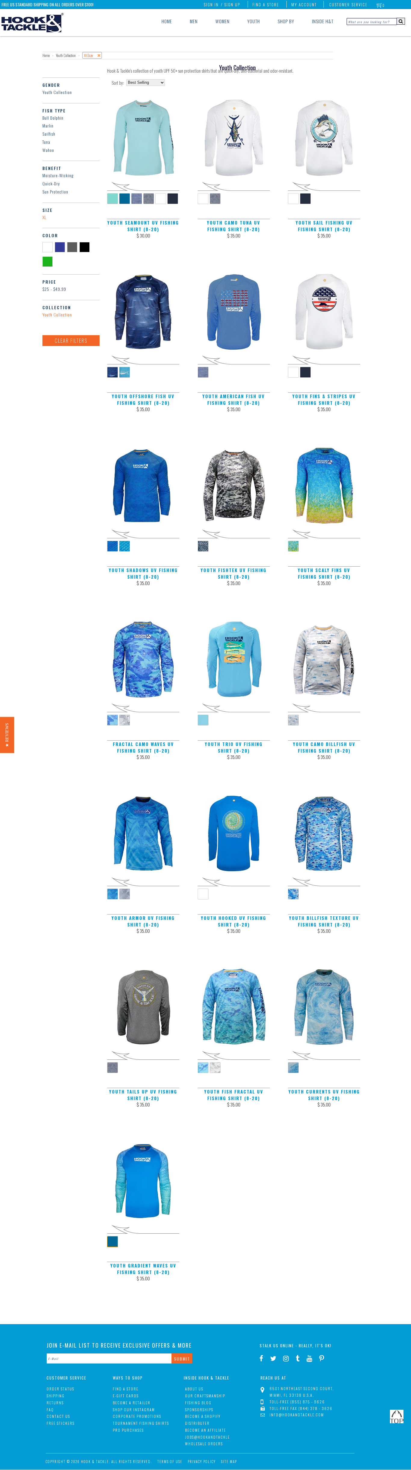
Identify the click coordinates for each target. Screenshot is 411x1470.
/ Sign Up (230, 5)
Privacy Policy (202, 1461)
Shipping (56, 1395)
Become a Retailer (131, 1402)
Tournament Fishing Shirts (141, 1423)
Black (85, 246)
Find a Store (265, 5)
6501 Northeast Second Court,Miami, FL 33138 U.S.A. (302, 1392)
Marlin (48, 125)
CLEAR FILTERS (71, 340)
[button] (7, 735)
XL (44, 217)
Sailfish (48, 134)
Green (48, 261)
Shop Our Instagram (134, 1409)
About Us (194, 1388)
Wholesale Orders (204, 1443)
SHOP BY (286, 21)
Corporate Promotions (137, 1416)
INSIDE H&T (322, 21)
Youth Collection (57, 92)
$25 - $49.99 (54, 289)
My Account (304, 5)
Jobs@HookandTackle (207, 1437)
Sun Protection (55, 191)
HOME (167, 21)
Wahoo (48, 150)
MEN (194, 21)
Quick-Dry (51, 183)
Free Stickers (61, 1423)
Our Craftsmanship (205, 1395)
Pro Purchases (128, 1430)
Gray (73, 246)
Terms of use (169, 1461)
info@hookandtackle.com (297, 1414)
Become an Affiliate (205, 1430)
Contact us (58, 1416)
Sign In (211, 5)
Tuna (46, 142)
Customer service (348, 5)
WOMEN (222, 21)
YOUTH (253, 21)
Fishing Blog (198, 1402)
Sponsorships (199, 1409)
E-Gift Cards (126, 1395)
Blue (61, 246)
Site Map (229, 1461)
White (48, 246)
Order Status (60, 1388)
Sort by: (118, 83)
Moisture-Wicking (57, 175)
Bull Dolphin (52, 118)
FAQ (50, 1409)
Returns (55, 1402)
